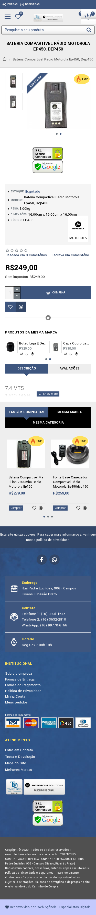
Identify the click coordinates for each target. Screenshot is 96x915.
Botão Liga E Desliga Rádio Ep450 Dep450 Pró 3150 (33, 343)
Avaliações (70, 368)
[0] (17, 16)
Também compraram (27, 412)
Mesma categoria (48, 422)
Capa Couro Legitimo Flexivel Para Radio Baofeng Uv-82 (77, 343)
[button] (57, 134)
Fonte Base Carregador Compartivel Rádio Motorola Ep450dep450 (70, 482)
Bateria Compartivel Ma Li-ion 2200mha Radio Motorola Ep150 (26, 482)
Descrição (26, 368)
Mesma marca (69, 412)
